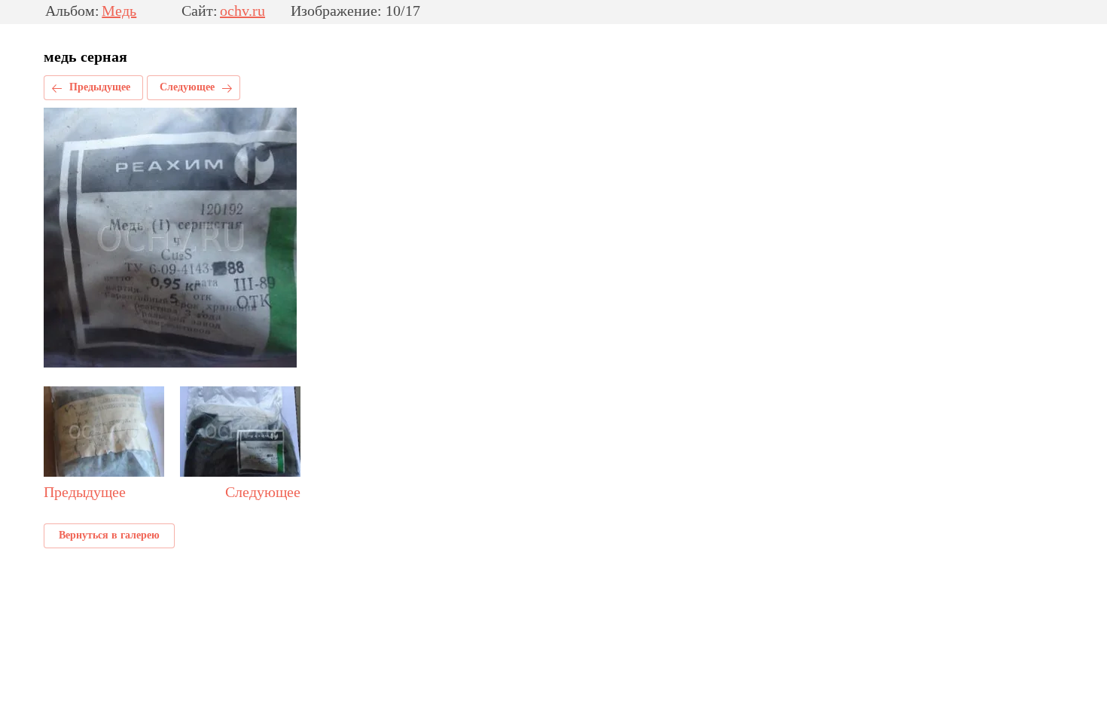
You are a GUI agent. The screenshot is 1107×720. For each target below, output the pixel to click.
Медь (119, 11)
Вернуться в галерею (109, 535)
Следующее (187, 87)
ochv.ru (242, 11)
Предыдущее (99, 87)
